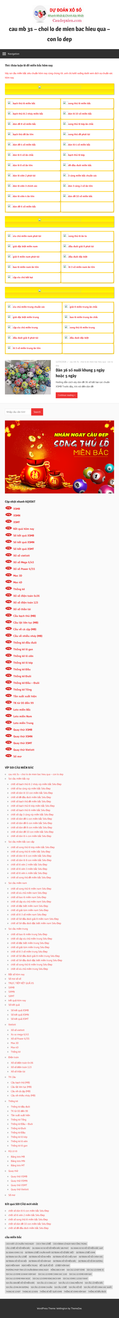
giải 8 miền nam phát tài (26, 256)
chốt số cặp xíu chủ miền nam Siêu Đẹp (31, 901)
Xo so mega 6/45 (20, 1034)
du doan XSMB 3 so (14, 1252)
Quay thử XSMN (23, 736)
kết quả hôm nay (17, 1000)
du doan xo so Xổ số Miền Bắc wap (87, 1248)
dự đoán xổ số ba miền (40, 1257)
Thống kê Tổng (22, 689)
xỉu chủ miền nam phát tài (27, 235)
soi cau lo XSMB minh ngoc (18, 1278)
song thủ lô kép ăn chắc (80, 123)
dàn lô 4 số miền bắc (79, 144)
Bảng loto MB (18, 1156)
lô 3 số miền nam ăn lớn (81, 266)
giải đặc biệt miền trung (26, 317)
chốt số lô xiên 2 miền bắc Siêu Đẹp (29, 864)
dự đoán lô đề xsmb (85, 1252)
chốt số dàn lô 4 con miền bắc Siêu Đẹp (31, 835)
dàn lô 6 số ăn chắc (23, 154)
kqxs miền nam (13, 1265)
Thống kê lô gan (23, 649)
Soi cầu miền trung (18, 928)
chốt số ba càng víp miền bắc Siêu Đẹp (31, 788)
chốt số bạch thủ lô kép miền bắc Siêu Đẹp (33, 805)
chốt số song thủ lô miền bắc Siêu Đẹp (30, 851)
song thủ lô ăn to (77, 235)
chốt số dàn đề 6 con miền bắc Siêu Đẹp (31, 823)
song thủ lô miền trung (82, 327)
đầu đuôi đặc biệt (77, 256)
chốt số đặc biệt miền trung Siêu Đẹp (30, 942)
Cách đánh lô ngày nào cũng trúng (70, 1244)
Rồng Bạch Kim (58, 1270)
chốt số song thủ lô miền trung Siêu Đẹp (31, 964)
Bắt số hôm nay (16, 974)
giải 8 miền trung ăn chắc (83, 306)
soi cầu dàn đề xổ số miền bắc (20, 1283)
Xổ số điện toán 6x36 (26, 596)
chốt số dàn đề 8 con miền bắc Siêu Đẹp (31, 827)
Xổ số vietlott (21, 555)
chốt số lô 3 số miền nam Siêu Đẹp (28, 914)
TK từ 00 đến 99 (23, 703)
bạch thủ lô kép (76, 154)
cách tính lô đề (43, 1244)
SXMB (11, 987)
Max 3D (17, 575)
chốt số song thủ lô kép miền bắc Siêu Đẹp (33, 847)
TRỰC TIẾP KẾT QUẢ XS (21, 983)
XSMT (16, 522)
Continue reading (66, 395)
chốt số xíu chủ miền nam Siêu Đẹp (29, 892)
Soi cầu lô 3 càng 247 (46, 1283)
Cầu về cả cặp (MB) (24, 629)
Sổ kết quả (14, 1004)
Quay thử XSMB (22, 729)
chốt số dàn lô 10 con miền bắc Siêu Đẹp (32, 792)
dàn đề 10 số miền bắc (80, 196)
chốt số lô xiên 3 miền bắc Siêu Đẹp (29, 868)
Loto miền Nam (22, 716)
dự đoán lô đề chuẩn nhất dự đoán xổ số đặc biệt (49, 1252)
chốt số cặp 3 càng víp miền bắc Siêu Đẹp (32, 814)
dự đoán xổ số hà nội (16, 1261)
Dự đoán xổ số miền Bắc (64, 1261)
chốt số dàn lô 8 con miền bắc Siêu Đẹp (31, 860)
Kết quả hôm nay (23, 529)
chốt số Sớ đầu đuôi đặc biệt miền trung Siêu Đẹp (36, 960)
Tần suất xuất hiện (25, 696)
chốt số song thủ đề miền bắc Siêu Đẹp (31, 877)
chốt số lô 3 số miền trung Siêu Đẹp (29, 951)
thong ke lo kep (13, 1291)
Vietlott (12, 1024)
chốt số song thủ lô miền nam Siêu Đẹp (31, 888)
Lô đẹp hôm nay (62, 1265)
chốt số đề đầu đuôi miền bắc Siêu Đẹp (31, 797)
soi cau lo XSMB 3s (95, 1270)
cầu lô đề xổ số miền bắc (18, 1248)
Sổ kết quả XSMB (23, 535)
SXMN (11, 991)
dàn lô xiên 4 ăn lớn (23, 196)
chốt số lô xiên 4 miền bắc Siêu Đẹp (29, 873)
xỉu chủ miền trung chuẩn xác (29, 306)
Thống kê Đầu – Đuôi (26, 683)
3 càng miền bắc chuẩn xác (82, 175)
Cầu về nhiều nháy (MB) (27, 636)
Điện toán (13, 1057)
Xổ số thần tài (22, 609)
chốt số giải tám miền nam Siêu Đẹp (29, 910)
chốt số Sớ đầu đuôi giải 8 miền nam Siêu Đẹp (35, 918)
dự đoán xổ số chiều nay (65, 1257)
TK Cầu (12, 1076)
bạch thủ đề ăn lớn (23, 134)
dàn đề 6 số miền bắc (24, 206)
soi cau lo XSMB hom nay (80, 1274)
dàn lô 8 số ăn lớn (23, 165)
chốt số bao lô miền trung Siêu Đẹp (29, 934)
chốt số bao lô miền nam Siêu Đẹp (28, 897)
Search (37, 411)
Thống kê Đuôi (22, 676)
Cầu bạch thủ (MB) (24, 616)
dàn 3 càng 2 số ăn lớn (80, 185)
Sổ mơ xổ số (14, 978)
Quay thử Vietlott (23, 749)
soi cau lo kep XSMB (76, 1270)
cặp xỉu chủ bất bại (23, 277)
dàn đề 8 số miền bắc (24, 123)
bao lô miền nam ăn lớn (26, 266)
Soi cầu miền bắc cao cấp (21, 841)
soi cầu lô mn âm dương (17, 1287)
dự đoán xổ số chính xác (91, 1257)
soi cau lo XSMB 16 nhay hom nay (21, 1274)
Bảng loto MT (18, 1165)
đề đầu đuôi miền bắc (80, 165)
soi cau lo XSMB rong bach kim (47, 1278)
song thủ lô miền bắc (79, 103)
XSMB (16, 508)
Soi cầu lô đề (60, 1287)
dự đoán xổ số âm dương (90, 1261)
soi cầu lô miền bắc (94, 1283)
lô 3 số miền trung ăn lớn (27, 348)
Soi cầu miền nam (17, 882)
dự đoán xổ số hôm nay (40, 1261)
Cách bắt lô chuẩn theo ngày (20, 1244)
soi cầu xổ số (75, 1287)
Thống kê (19, 589)
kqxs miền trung (29, 1265)
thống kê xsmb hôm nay (75, 1291)
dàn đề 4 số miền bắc (24, 144)
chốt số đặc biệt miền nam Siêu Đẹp (29, 905)
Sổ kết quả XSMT (23, 549)
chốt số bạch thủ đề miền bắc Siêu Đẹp (31, 801)
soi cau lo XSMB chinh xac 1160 (52, 1274)
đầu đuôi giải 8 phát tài (81, 246)
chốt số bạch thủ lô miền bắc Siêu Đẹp (30, 810)
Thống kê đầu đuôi (25, 642)
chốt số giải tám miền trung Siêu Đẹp (30, 947)
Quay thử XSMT (22, 743)
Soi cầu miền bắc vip (18, 778)
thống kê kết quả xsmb (51, 1291)
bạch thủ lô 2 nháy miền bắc (28, 113)
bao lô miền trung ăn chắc (84, 317)
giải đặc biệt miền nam (25, 246)
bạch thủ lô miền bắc (24, 103)
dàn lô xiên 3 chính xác (25, 185)
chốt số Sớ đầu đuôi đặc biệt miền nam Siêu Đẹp (36, 923)
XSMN (16, 515)
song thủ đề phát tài (79, 134)
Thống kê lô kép (23, 662)
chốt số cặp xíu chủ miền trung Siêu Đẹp (31, 938)
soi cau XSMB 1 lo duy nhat (75, 1278)
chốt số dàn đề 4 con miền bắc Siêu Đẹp (31, 818)
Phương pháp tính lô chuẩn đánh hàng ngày (27, 1270)
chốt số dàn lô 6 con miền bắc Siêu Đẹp (31, 855)
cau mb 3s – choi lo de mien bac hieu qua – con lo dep (35, 774)
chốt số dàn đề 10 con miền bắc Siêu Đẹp (32, 831)
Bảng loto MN (18, 1160)
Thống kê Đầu (22, 669)
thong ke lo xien (30, 1291)
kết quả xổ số (46, 1265)
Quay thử (13, 1170)
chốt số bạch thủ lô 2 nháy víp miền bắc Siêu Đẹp (36, 784)
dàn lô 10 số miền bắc (80, 113)
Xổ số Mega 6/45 (23, 562)
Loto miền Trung (23, 723)
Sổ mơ (17, 756)
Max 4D (17, 582)
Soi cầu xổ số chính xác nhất (98, 1287)
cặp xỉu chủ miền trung (25, 327)
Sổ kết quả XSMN (23, 542)
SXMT (11, 996)
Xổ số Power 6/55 (24, 569)
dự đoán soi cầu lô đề (16, 1257)
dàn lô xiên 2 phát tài (24, 175)
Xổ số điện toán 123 (25, 602)
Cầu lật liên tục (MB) (25, 622)
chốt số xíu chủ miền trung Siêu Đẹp (29, 968)
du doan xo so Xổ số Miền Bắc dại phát (50, 1248)
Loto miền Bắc (22, 709)
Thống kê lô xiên (23, 656)
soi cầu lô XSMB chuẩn (41, 1287)
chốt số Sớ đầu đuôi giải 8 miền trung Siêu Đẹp (35, 955)
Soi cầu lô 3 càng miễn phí (71, 1283)
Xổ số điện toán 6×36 (22, 1062)
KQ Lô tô (12, 1151)
